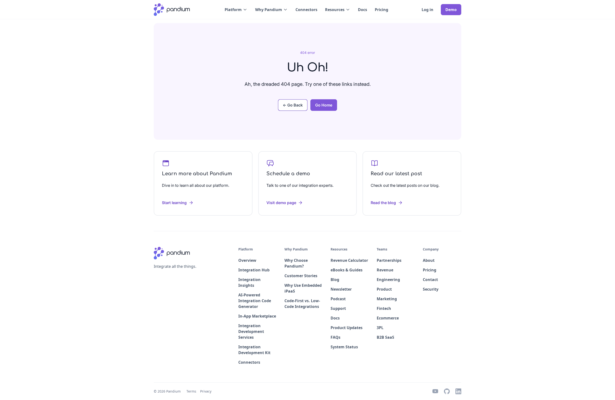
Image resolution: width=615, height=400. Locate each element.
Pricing (381, 9)
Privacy (205, 391)
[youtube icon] (435, 391)
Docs (362, 9)
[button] (236, 9)
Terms (191, 391)
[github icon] (447, 391)
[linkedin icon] (458, 391)
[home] (172, 9)
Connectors (306, 9)
